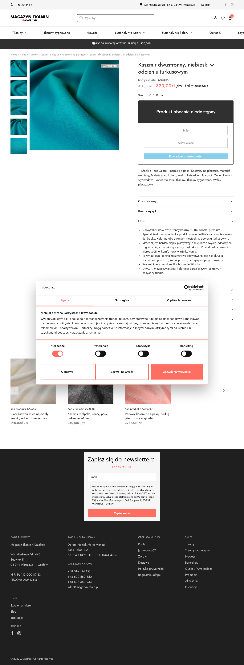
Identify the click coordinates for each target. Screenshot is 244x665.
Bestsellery (191, 562)
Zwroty (142, 556)
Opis (141, 221)
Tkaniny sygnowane (57, 32)
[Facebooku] (12, 634)
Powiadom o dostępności (185, 156)
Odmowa (67, 372)
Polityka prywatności (151, 568)
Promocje (191, 575)
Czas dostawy (147, 201)
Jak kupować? (147, 550)
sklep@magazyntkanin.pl (83, 587)
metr (181, 175)
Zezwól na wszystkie (177, 372)
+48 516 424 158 (79, 571)
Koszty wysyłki (147, 211)
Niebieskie (192, 175)
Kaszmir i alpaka (49, 54)
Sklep (23, 54)
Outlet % (215, 32)
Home (13, 54)
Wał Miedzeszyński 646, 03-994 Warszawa (169, 4)
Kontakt (205, 4)
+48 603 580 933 (80, 582)
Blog (13, 611)
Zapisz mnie (122, 513)
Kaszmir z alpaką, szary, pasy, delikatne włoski (88, 416)
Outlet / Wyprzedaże (198, 568)
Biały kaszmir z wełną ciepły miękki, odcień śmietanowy (29, 416)
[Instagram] (19, 634)
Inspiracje (16, 617)
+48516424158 (24, 4)
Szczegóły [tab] (122, 300)
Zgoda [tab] (65, 300)
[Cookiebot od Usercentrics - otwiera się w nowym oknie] (187, 288)
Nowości (92, 32)
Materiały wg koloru (175, 32)
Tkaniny (17, 32)
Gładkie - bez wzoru (154, 170)
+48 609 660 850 (80, 576)
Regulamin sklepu (149, 575)
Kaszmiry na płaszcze (74, 54)
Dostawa (143, 562)
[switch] (100, 354)
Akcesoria (191, 581)
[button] (224, 391)
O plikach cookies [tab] (179, 300)
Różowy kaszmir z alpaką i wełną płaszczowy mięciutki (147, 416)
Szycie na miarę (20, 605)
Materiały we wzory (128, 32)
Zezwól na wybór (122, 372)
